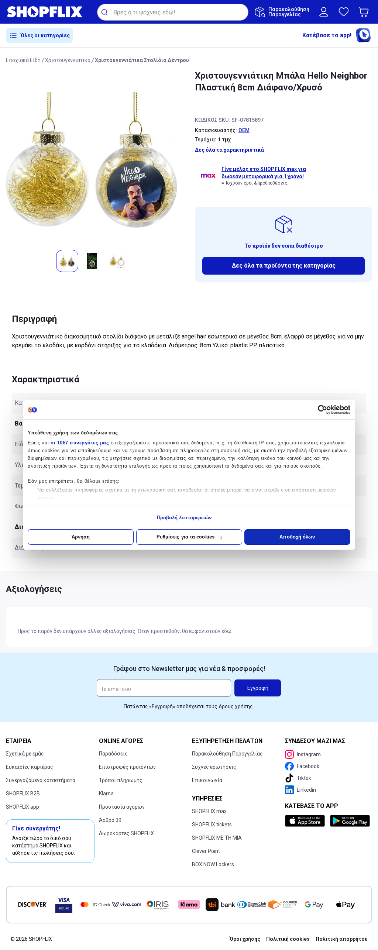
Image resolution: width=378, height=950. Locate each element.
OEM (244, 130)
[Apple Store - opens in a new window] (306, 821)
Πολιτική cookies (288, 939)
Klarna (106, 793)
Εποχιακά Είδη (23, 60)
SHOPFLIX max (209, 811)
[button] (365, 11)
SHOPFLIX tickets (212, 824)
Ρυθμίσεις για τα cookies (185, 537)
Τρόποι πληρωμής (120, 780)
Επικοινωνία (207, 780)
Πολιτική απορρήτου (342, 939)
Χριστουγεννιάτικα (67, 60)
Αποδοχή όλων (297, 537)
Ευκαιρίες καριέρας (29, 767)
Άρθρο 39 (110, 820)
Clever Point (206, 851)
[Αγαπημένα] (343, 11)
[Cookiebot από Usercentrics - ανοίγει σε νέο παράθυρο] (318, 409)
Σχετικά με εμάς (25, 754)
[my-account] (323, 11)
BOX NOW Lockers (213, 864)
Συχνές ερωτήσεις (214, 767)
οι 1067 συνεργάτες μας (80, 442)
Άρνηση (81, 537)
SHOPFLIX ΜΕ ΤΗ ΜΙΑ (217, 838)
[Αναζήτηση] (105, 12)
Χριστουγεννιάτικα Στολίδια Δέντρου (142, 60)
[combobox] (172, 12)
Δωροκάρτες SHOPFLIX (126, 833)
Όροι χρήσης (245, 939)
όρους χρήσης (236, 706)
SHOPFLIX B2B (23, 793)
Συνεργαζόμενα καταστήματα (40, 780)
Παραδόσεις (113, 754)
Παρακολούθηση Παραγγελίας (227, 754)
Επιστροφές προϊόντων (127, 767)
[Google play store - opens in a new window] (349, 821)
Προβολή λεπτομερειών (184, 517)
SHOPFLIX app (22, 807)
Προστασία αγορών (122, 807)
